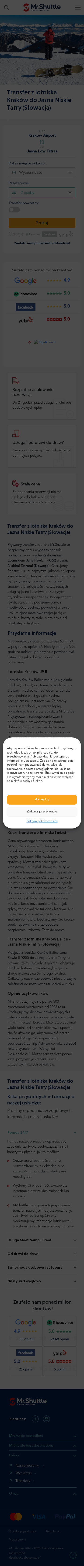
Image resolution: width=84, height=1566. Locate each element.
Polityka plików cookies (42, 821)
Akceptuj (42, 799)
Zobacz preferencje (42, 811)
